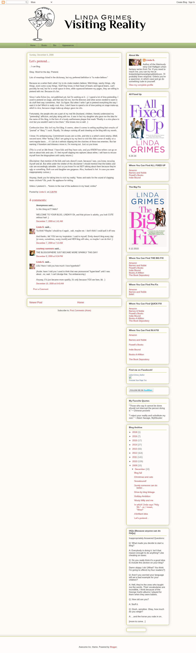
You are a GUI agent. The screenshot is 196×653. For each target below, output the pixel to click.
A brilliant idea (141, 514)
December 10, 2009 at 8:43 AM (50, 283)
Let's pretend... (141, 518)
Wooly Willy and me (143, 500)
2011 (135, 457)
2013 (135, 449)
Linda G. (40, 227)
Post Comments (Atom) (80, 310)
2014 (135, 444)
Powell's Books (136, 175)
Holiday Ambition (142, 496)
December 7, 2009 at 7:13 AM (49, 243)
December (140, 469)
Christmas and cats (143, 477)
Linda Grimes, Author (137, 375)
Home (32, 45)
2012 (135, 453)
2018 (135, 432)
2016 (135, 436)
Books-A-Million (136, 273)
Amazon (133, 170)
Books (44, 45)
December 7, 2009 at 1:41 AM (49, 221)
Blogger (113, 647)
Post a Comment (40, 289)
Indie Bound (135, 177)
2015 (135, 440)
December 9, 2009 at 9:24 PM (49, 256)
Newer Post (35, 302)
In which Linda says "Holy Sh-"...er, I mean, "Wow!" (146, 507)
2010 (135, 461)
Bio (54, 45)
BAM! (131, 294)
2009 (135, 465)
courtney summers (45, 248)
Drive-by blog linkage (144, 492)
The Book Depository (139, 275)
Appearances (68, 45)
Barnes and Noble (137, 172)
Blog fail (138, 473)
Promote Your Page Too (138, 380)
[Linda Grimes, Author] (130, 377)
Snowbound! (140, 481)
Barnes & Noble (136, 311)
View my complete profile (141, 85)
